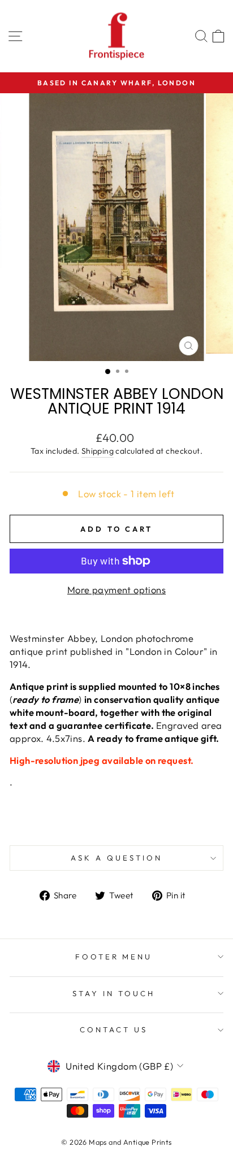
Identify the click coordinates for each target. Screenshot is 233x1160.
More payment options (116, 590)
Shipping (97, 451)
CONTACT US (114, 1029)
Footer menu (114, 956)
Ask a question (116, 857)
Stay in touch (113, 993)
